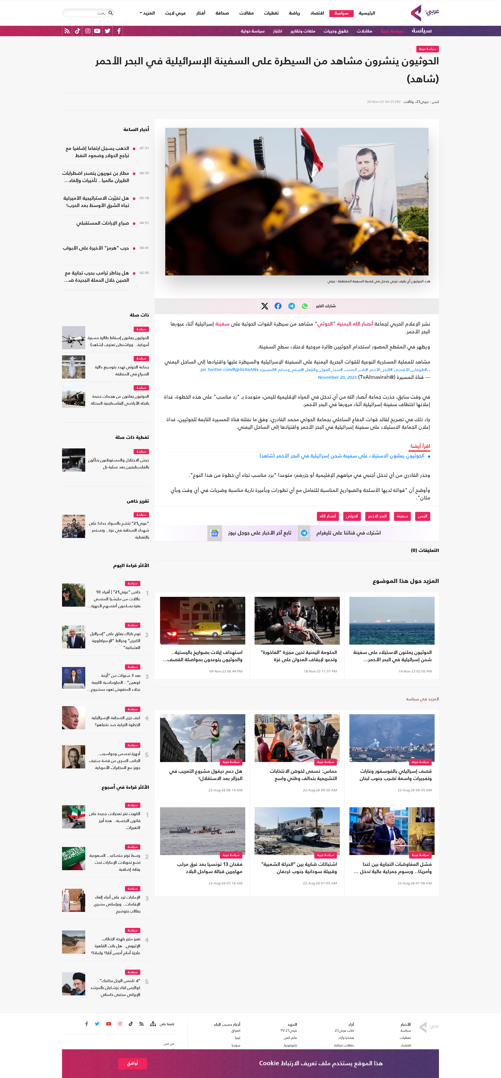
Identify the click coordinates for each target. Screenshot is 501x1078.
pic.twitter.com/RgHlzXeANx (230, 369)
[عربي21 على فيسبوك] (119, 31)
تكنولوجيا (290, 1045)
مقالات (246, 13)
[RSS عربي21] (67, 31)
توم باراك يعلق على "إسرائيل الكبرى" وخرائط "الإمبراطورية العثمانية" (115, 641)
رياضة (294, 13)
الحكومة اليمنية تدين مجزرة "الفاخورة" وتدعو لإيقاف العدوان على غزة (299, 656)
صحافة (222, 13)
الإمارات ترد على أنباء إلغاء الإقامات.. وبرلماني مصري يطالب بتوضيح (117, 904)
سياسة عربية (392, 31)
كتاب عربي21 (344, 1030)
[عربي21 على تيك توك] (77, 31)
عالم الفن (290, 1037)
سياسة (341, 13)
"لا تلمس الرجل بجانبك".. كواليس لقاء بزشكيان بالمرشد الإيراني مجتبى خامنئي (115, 988)
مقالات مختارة (344, 1045)
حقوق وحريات (336, 31)
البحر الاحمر (377, 516)
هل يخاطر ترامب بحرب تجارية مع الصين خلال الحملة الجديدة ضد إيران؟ (97, 277)
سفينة (222, 324)
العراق (236, 1030)
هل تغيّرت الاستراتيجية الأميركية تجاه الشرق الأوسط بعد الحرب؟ (96, 202)
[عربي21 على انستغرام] (87, 31)
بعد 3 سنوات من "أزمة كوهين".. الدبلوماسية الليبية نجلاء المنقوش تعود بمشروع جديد (115, 683)
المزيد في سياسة (422, 698)
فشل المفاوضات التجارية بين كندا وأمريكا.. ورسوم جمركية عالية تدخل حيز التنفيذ (392, 868)
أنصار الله (363, 324)
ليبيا (237, 1037)
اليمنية (344, 324)
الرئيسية (364, 13)
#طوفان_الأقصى (410, 369)
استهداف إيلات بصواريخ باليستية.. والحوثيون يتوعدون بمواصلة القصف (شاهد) (205, 656)
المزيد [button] (148, 13)
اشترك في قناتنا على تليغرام (349, 533)
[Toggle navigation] (110, 13)
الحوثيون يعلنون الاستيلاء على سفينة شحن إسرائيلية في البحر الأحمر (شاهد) (341, 455)
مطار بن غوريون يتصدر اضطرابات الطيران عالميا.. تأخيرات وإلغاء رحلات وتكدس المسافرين (95, 177)
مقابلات (364, 31)
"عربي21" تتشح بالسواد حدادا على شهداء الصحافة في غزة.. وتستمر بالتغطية (119, 530)
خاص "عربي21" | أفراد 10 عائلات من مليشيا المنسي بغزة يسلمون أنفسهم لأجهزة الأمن (115, 599)
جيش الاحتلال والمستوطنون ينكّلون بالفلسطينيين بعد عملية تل (118, 464)
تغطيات (271, 13)
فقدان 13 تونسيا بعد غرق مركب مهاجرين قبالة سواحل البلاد (209, 868)
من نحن (169, 1043)
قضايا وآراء (346, 1037)
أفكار (200, 13)
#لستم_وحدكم (291, 369)
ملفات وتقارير (303, 31)
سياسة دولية (253, 31)
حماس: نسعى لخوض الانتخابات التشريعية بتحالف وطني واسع (303, 775)
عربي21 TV (288, 1030)
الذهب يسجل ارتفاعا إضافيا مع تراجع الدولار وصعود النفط (97, 152)
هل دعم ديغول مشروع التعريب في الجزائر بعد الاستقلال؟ (205, 775)
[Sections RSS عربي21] (152, 1024)
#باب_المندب (356, 369)
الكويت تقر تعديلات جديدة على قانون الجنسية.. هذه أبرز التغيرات (114, 821)
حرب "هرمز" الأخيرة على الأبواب (96, 248)
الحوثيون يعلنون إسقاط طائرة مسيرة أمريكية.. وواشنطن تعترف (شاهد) (118, 341)
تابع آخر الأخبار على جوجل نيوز (259, 533)
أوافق (132, 1063)
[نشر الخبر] (264, 306)
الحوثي (325, 324)
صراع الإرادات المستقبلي (103, 223)
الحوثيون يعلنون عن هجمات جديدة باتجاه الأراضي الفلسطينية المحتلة (120, 400)
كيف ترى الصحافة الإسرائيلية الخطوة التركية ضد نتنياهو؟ (116, 721)
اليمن (422, 516)
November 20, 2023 (337, 377)
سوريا (236, 1045)
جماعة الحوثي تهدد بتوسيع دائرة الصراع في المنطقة (122, 371)
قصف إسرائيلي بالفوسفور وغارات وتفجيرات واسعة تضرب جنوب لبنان (396, 775)
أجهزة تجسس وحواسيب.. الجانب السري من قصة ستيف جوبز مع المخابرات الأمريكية (114, 761)
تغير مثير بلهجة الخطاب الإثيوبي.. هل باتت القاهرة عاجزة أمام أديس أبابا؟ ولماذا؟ (115, 946)
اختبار (277, 31)
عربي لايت (175, 13)
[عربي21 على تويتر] (107, 31)
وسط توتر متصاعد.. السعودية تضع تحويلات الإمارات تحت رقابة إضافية (114, 863)
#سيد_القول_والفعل (324, 369)
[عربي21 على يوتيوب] (97, 31)
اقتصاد (317, 13)
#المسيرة (268, 369)
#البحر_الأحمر (381, 369)
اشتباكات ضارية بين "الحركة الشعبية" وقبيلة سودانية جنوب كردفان (299, 868)
